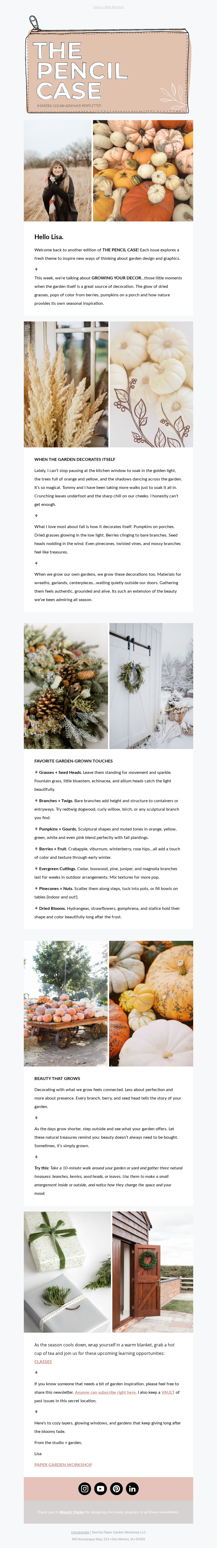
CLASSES (43, 1362)
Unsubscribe (80, 1532)
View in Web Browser (108, 7)
